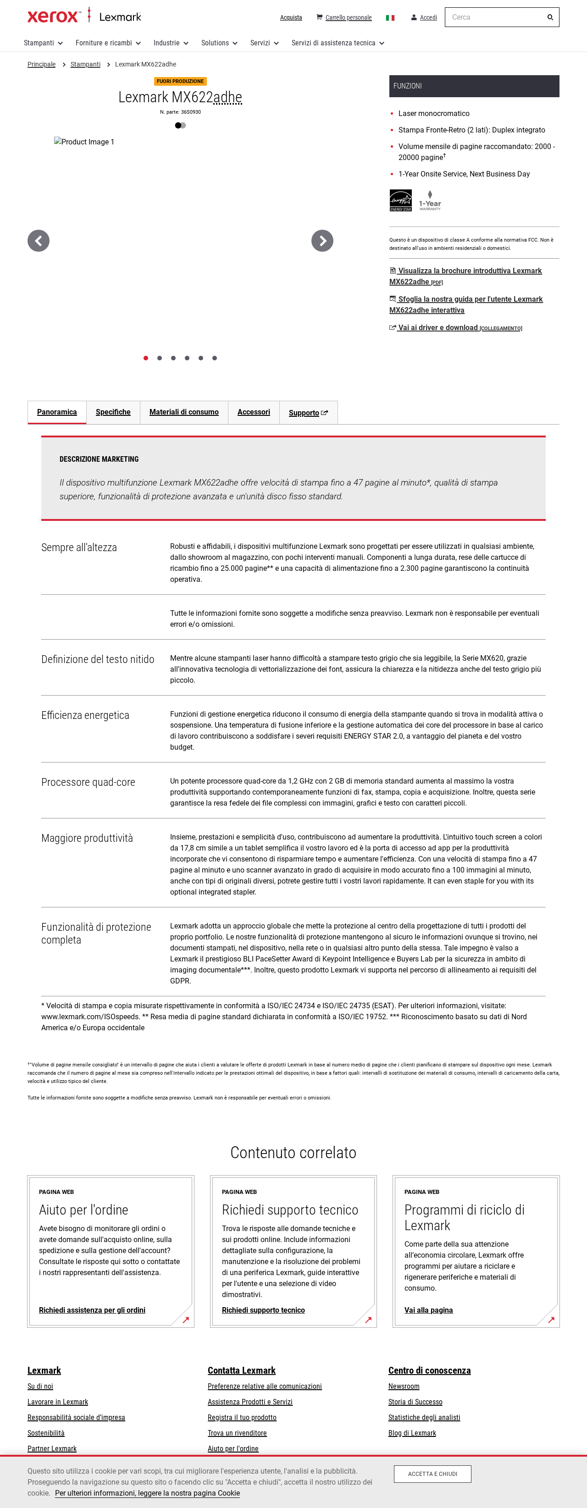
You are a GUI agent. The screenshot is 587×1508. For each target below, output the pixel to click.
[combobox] (502, 17)
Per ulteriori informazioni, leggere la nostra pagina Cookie (147, 1493)
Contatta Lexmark (242, 1370)
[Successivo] (322, 241)
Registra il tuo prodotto (242, 1417)
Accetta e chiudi (432, 1474)
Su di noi (40, 1386)
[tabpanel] (293, 737)
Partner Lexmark (52, 1448)
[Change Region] (391, 17)
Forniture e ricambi (104, 43)
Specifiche (113, 412)
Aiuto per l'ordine (233, 1448)
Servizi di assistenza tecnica (334, 43)
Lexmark (44, 1370)
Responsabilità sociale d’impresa (76, 1417)
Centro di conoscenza (429, 1370)
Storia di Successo (415, 1402)
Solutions (215, 43)
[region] (293, 1481)
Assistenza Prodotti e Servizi (250, 1402)
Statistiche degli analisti (424, 1417)
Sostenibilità (46, 1433)
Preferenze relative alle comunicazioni (265, 1386)
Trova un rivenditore (237, 1433)
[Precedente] (39, 241)
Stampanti (39, 43)
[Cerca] (550, 17)
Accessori (254, 412)
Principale (84, 15)
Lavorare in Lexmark (58, 1402)
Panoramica (57, 412)
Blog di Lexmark (412, 1433)
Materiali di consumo (184, 412)
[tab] (146, 358)
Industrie (167, 43)
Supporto (304, 413)
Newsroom (404, 1386)
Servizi (260, 43)
